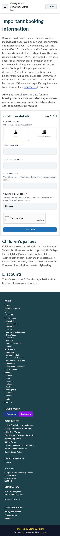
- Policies (8, 384)
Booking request (12, 308)
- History (8, 376)
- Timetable (9, 315)
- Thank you (9, 392)
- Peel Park (8, 340)
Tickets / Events (11, 369)
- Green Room (10, 335)
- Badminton (9, 352)
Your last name (25, 159)
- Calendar (8, 346)
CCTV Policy (10, 442)
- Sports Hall (9, 327)
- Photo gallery (10, 390)
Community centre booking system (30, 532)
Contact (8, 395)
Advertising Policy (12, 438)
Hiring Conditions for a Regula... (19, 428)
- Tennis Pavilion (10, 338)
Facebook (11, 414)
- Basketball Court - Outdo (14, 361)
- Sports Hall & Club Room (14, 332)
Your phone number (27, 197)
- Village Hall (9, 321)
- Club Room (9, 329)
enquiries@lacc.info (13, 494)
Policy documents (12, 511)
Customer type (25, 123)
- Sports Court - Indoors (14, 358)
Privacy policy (10, 515)
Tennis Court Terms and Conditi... (20, 435)
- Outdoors (9, 381)
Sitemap (8, 518)
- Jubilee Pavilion (11, 324)
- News (7, 378)
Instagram (26, 414)
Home (7, 305)
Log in (51, 7)
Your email (30, 176)
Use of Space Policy (13, 452)
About (7, 372)
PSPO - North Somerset (15, 448)
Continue (30, 229)
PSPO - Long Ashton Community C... (20, 445)
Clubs (7, 312)
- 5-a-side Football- (12, 355)
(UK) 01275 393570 (13, 499)
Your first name (25, 145)
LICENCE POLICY (12, 432)
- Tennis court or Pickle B (14, 366)
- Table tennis (9, 363)
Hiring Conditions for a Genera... (19, 425)
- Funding (8, 387)
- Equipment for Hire (12, 343)
